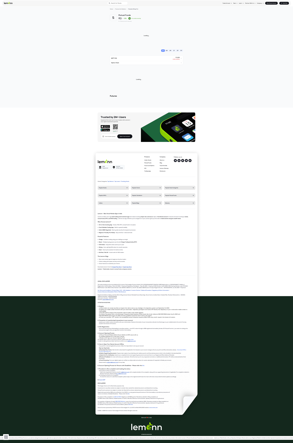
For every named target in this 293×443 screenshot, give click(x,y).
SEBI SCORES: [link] (117, 397)
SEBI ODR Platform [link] (120, 401)
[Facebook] (182, 160)
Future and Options (149, 165)
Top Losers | (117, 181)
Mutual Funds (147, 163)
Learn (240, 3)
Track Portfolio (163, 165)
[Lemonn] (105, 161)
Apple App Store (127, 267)
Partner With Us (249, 3)
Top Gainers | (110, 181)
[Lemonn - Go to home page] (8, 3)
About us (162, 160)
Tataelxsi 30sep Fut (133, 9)
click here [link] (130, 404)
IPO (145, 168)
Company (259, 3)
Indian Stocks (147, 160)
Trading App (147, 171)
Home (111, 9)
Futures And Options (120, 9)
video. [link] (132, 339)
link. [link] (143, 365)
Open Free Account (125, 136)
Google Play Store (117, 267)
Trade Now (285, 3)
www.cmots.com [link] (153, 407)
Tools (234, 3)
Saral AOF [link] (102, 380)
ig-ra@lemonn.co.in (121, 373)
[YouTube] (186, 160)
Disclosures (162, 171)
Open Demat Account (271, 3)
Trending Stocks (125, 181)
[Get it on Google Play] (105, 130)
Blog (161, 163)
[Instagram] (179, 160)
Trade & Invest (226, 3)
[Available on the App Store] (105, 126)
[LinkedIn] (190, 160)
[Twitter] (175, 160)
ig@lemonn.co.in (132, 341)
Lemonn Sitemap (164, 168)
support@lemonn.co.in (108, 299)
